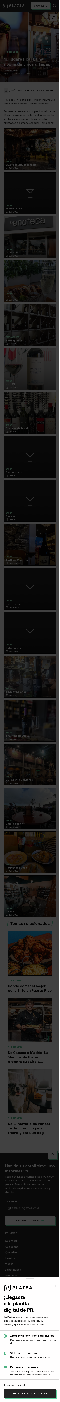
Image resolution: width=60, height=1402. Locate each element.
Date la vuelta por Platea (30, 1393)
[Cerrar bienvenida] (54, 1286)
